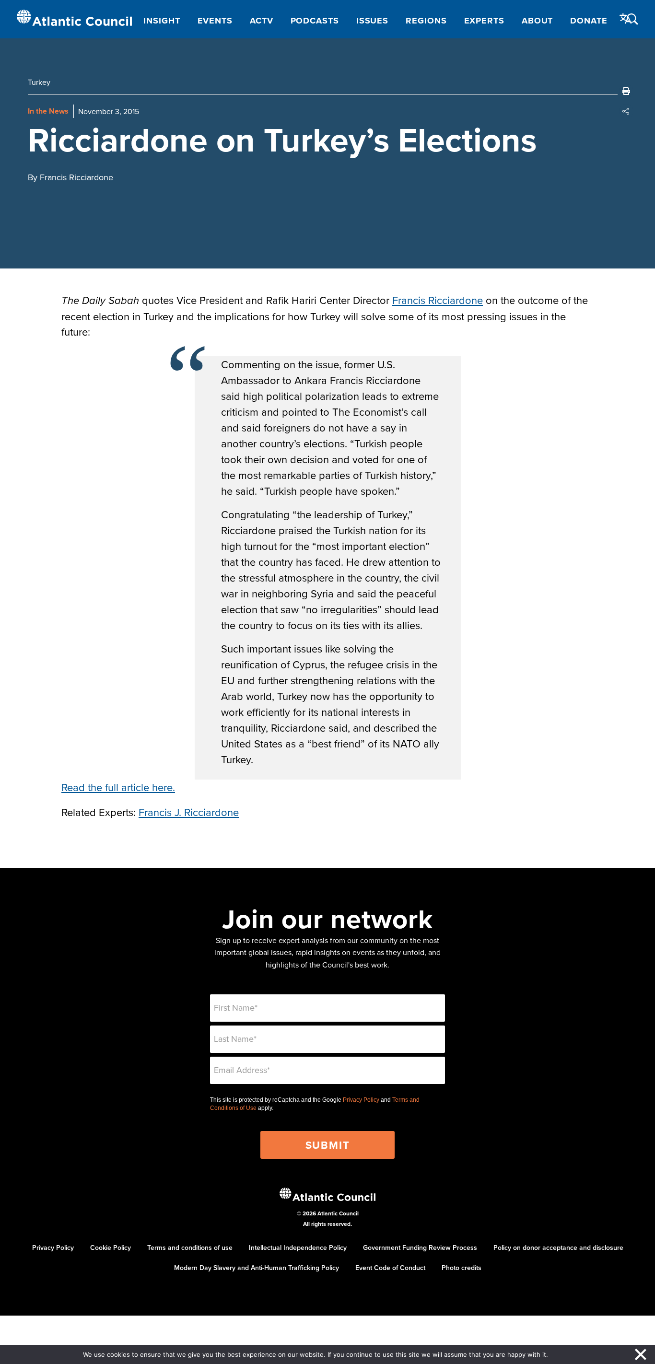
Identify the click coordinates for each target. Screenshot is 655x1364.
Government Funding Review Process (420, 1247)
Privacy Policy (361, 1099)
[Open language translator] (625, 18)
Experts (484, 20)
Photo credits (461, 1267)
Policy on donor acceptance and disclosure (558, 1247)
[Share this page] (626, 111)
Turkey (39, 82)
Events (215, 20)
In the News (48, 111)
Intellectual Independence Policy (298, 1247)
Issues (372, 20)
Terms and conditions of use (190, 1247)
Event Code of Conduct (390, 1267)
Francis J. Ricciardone (189, 811)
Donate (588, 20)
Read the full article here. (118, 787)
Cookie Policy (110, 1247)
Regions (426, 20)
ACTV (261, 20)
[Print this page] (626, 91)
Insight (161, 20)
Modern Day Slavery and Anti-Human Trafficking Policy (256, 1267)
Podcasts (315, 20)
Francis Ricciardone (437, 299)
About (537, 20)
